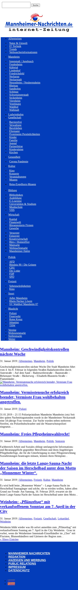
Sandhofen (15, 88)
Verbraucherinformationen (23, 52)
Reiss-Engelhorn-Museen (22, 184)
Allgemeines (15, 38)
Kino (12, 170)
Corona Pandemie (18, 161)
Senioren (60, 441)
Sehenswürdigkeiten (20, 286)
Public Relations (22, 563)
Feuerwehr (15, 316)
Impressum (17, 567)
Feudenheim (15, 64)
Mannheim (14, 56)
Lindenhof (14, 70)
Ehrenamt (14, 131)
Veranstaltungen (17, 176)
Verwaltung (15, 125)
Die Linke (14, 270)
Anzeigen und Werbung (27, 560)
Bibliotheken (16, 195)
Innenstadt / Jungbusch (21, 61)
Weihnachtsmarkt (18, 248)
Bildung (12, 190)
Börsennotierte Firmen (21, 225)
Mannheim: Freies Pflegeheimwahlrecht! (35, 434)
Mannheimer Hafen (19, 251)
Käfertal (13, 67)
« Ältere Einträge (9, 539)
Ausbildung (15, 198)
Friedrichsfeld (16, 73)
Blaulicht (13, 308)
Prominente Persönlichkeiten (24, 134)
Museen (13, 179)
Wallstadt (14, 110)
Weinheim (5, 521)
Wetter (11, 339)
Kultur (11, 166)
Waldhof (13, 106)
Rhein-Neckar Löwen (20, 301)
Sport (11, 293)
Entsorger (14, 235)
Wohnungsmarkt (17, 333)
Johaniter (14, 322)
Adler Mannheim (18, 298)
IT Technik (15, 46)
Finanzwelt (15, 222)
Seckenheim (15, 97)
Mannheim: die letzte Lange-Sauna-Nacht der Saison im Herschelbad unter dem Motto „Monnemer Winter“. (38, 468)
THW (12, 325)
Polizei (13, 313)
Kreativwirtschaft (18, 239)
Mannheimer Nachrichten (29, 553)
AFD (12, 261)
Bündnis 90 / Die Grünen (22, 264)
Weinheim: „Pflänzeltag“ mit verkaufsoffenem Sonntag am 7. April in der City (37, 507)
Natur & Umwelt (18, 43)
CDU (12, 267)
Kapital (13, 219)
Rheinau (13, 85)
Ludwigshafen (15, 114)
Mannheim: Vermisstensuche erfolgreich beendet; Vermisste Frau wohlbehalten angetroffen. (34, 397)
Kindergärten (16, 149)
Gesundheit (14, 157)
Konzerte (14, 173)
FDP (11, 273)
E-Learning (15, 201)
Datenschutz (19, 570)
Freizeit (12, 281)
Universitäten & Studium (22, 204)
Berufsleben (15, 128)
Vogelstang (15, 103)
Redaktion (16, 556)
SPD (11, 276)
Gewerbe (14, 228)
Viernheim (14, 100)
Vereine (12, 330)
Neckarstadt (15, 79)
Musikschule (16, 207)
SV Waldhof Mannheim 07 (23, 304)
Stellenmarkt (15, 336)
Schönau (13, 91)
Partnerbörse (16, 146)
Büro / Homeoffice (19, 242)
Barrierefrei (15, 122)
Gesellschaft (14, 117)
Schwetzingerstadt (19, 94)
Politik (12, 257)
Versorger (14, 232)
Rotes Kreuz (15, 319)
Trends (13, 49)
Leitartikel (63, 518)
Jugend (13, 143)
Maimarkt (14, 245)
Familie (13, 140)
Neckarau (14, 76)
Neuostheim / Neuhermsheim (24, 82)
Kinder (13, 137)
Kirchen (13, 152)
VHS (12, 210)
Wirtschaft (13, 214)
